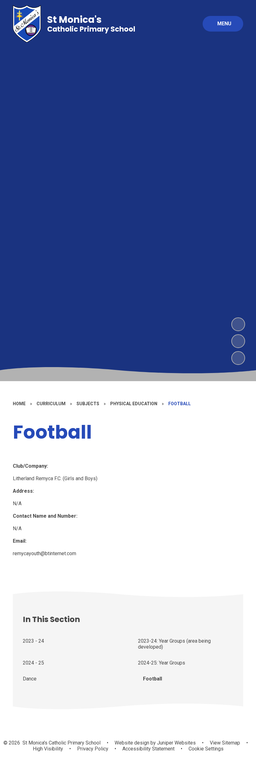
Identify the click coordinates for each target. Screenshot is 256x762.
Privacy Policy (92, 749)
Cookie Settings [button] (206, 749)
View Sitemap (225, 743)
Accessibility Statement (148, 749)
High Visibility (48, 749)
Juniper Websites (176, 743)
